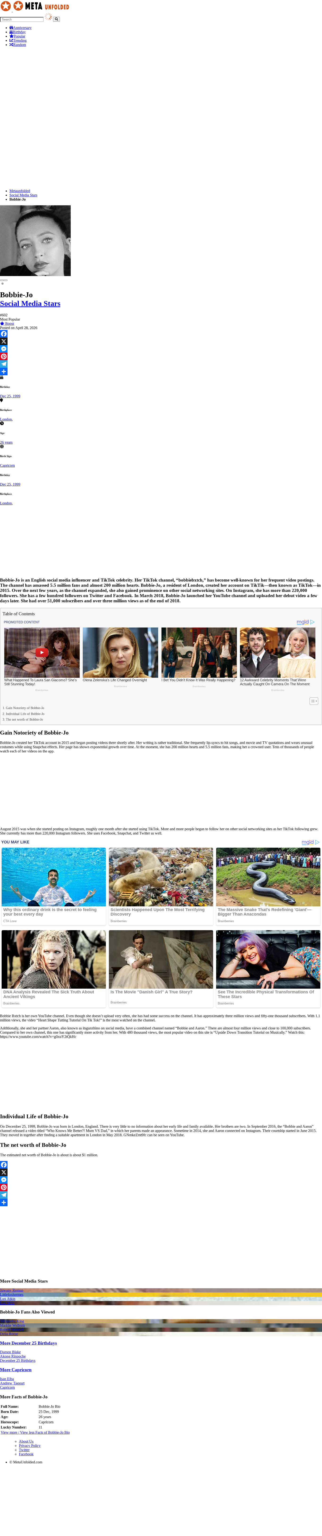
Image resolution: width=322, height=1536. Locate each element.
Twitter (24, 1450)
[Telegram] (161, 364)
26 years (6, 442)
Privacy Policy (30, 1446)
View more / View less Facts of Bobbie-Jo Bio (35, 1432)
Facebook (26, 1454)
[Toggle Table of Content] (311, 701)
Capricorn (7, 465)
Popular (19, 36)
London (6, 419)
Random (19, 45)
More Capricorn (16, 1369)
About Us (26, 1441)
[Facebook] (161, 334)
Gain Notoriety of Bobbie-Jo (25, 708)
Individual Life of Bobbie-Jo (25, 714)
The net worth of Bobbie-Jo (24, 719)
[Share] (161, 371)
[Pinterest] (161, 356)
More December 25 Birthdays (28, 1343)
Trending (20, 40)
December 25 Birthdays (17, 1360)
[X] (161, 341)
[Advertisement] (161, 84)
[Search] (56, 19)
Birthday (19, 32)
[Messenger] (161, 349)
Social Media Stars (23, 195)
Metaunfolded (19, 191)
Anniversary (22, 28)
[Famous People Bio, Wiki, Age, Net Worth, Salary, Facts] (36, 10)
